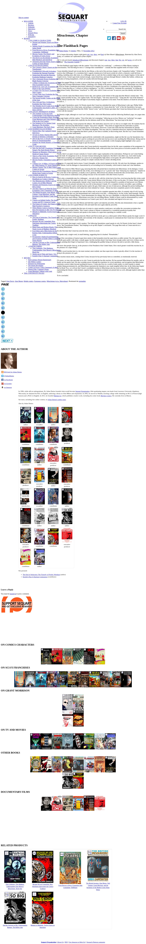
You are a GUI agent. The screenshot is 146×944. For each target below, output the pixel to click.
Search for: (122, 29)
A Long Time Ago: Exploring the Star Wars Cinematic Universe (45, 95)
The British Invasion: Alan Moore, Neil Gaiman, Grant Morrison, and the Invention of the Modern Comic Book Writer (45, 195)
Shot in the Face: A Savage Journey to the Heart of (46, 139)
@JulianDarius (9, 376)
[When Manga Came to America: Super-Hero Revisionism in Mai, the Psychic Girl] (53, 483)
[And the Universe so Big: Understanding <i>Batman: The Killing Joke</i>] (15, 923)
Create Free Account (119, 23)
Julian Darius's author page (57, 399)
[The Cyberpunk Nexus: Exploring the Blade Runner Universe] (53, 442)
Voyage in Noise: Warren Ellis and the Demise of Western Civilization (45, 136)
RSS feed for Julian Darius (13, 372)
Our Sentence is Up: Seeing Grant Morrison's (43, 124)
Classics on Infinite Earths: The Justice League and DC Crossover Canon (45, 201)
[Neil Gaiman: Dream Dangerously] (46, 810)
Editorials (31, 27)
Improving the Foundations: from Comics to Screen (44, 172)
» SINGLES (32, 215)
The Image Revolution (35, 265)
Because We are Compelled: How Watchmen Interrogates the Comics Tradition (44, 223)
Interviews (31, 29)
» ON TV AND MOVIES (37, 146)
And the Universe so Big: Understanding (46, 243)
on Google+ (8, 383)
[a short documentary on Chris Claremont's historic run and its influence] (67, 482)
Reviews (31, 25)
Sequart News (33, 33)
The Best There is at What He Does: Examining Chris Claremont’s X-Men (45, 189)
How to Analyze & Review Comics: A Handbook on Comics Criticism (45, 178)
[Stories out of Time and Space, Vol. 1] (39, 422)
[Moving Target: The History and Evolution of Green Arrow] (78, 664)
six (123, 60)
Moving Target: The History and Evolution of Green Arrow (43, 55)
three (95, 54)
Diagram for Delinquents (36, 264)
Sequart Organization (82, 391)
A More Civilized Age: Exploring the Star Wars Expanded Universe (46, 84)
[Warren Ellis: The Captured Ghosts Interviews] (25, 504)
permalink (82, 281)
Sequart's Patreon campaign (96, 942)
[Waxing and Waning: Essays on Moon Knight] (46, 664)
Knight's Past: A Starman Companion (45, 256)
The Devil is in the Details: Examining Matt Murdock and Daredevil (45, 59)
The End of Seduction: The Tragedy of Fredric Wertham (41, 574)
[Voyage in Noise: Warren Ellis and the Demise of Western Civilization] (39, 504)
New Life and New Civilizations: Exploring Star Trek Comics (43, 103)
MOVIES (27, 258)
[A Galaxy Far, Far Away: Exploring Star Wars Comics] (73, 687)
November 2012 (88, 51)
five (120, 60)
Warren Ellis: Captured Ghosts (38, 269)
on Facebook (8, 380)
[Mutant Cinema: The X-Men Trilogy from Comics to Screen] (99, 749)
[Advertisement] (26, 583)
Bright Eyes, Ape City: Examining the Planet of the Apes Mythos (45, 87)
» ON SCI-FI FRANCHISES (38, 65)
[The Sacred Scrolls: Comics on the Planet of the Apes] (105, 687)
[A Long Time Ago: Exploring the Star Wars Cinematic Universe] (25, 462)
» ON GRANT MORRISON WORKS (41, 112)
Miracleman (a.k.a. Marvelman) (57, 281)
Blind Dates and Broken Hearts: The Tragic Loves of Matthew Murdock (44, 228)
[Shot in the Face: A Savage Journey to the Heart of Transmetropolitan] (53, 504)
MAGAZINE (28, 21)
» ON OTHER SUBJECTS (37, 175)
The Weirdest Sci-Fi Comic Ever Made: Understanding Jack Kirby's (45, 108)
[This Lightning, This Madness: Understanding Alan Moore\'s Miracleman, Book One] (25, 422)
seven (130, 60)
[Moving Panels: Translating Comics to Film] (78, 749)
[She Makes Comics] (57, 810)
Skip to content (23, 17)
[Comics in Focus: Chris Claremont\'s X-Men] (89, 810)
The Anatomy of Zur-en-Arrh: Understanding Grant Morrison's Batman (46, 114)
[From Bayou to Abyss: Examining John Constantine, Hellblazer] (67, 664)
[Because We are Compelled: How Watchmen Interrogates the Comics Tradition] (67, 422)
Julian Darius (63, 51)
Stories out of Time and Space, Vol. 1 (45, 254)
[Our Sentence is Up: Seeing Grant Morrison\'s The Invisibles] (78, 710)
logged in (13, 594)
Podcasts (31, 35)
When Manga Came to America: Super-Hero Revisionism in (46, 209)
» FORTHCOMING (35, 246)
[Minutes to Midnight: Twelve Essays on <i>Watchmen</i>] (42, 923)
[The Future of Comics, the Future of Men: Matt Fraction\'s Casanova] (99, 772)
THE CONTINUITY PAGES (34, 273)
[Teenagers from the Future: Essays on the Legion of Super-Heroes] (25, 564)
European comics (40, 281)
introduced (80, 60)
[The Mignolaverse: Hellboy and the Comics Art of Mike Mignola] (46, 772)
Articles (30, 23)
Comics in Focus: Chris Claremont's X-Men (43, 267)
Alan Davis (10, 281)
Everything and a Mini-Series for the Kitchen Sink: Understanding (44, 233)
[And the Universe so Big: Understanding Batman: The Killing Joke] (67, 523)
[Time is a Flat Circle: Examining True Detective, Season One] (67, 749)
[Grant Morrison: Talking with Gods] (99, 810)
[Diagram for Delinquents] (67, 810)
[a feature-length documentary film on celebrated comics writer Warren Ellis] (25, 542)
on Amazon (8, 387)
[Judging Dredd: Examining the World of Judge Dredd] (25, 442)
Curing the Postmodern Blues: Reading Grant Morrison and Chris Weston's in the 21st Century (45, 119)
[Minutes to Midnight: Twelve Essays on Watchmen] (53, 544)
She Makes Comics (34, 262)
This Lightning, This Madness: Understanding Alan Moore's (46, 250)
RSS (66, 942)
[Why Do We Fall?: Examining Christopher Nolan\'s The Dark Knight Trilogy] (46, 749)
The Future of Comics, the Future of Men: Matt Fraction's (46, 205)
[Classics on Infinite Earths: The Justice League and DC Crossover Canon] (39, 462)
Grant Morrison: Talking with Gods (40, 271)
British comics (28, 281)
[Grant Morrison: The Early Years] (67, 710)
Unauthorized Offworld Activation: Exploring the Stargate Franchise (44, 72)
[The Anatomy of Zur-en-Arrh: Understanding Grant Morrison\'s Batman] (78, 726)
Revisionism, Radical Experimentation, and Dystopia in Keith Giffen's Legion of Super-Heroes (46, 238)
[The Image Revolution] (78, 810)
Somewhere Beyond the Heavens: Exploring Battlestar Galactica (43, 76)
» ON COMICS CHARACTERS (39, 40)
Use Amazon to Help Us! (77, 942)
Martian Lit (57, 396)
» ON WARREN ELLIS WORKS (40, 129)
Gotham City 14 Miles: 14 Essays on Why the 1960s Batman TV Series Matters (46, 164)
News (30, 31)
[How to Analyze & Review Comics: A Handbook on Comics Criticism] (35, 772)
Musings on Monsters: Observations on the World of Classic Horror (46, 153)
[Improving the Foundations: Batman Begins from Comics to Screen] (39, 564)
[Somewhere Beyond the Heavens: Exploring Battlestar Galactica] (39, 442)
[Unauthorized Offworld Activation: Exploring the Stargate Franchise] (30, 687)
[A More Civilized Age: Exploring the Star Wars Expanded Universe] (83, 687)
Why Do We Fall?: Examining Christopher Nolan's (46, 149)
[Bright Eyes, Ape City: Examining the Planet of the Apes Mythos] (115, 687)
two (91, 54)
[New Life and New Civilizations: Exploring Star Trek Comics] (67, 462)
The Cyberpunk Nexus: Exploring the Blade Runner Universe (45, 80)
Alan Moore (19, 281)
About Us (60, 942)
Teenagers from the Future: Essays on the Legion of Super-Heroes (46, 62)
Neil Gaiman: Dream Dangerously (39, 260)
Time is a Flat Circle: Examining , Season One (45, 157)
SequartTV (32, 37)
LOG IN (123, 21)
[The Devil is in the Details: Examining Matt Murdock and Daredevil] (25, 523)
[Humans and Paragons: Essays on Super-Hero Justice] (57, 772)
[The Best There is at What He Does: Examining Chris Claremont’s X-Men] (67, 772)
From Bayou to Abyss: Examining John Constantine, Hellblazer (45, 51)
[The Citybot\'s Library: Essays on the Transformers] (53, 422)
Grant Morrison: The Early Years (43, 127)
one (88, 54)
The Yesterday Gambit (71, 62)
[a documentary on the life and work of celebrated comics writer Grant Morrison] (67, 542)
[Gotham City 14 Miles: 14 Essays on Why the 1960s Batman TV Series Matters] (89, 749)
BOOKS (27, 38)
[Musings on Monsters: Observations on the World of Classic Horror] (57, 749)
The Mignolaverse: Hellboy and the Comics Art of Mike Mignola (44, 182)
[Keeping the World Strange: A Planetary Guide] (39, 544)
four (102, 54)
